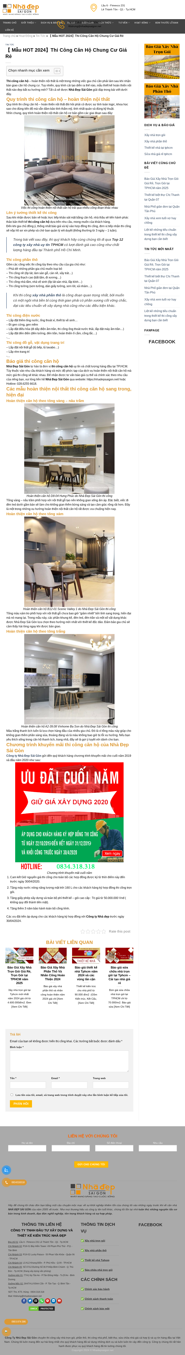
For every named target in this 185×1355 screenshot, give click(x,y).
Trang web (99, 1078)
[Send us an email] (35, 1301)
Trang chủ (9, 22)
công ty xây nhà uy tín (31, 245)
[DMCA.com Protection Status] (41, 1308)
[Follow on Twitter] (30, 1301)
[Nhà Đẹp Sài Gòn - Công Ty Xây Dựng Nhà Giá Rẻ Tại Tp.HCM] (21, 9)
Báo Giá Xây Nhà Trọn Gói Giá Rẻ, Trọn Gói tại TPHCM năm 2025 (161, 183)
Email (55, 1078)
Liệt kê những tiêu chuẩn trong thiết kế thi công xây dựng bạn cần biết (160, 234)
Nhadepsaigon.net (102, 1350)
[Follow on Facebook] (24, 1301)
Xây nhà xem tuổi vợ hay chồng (160, 220)
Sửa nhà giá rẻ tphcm (158, 154)
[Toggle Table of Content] (55, 71)
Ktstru (16, 1296)
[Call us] (41, 1301)
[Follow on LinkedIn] (53, 1301)
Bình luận (16, 1047)
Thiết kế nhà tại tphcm (158, 147)
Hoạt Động (26, 35)
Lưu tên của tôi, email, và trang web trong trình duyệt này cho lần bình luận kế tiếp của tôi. (72, 1095)
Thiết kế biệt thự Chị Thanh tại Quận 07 (161, 197)
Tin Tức (41, 35)
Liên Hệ (9, 30)
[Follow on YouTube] (59, 1301)
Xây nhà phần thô (155, 141)
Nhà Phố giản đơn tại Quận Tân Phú (162, 209)
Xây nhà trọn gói (154, 135)
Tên (13, 1078)
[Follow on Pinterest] (47, 1301)
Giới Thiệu (27, 22)
